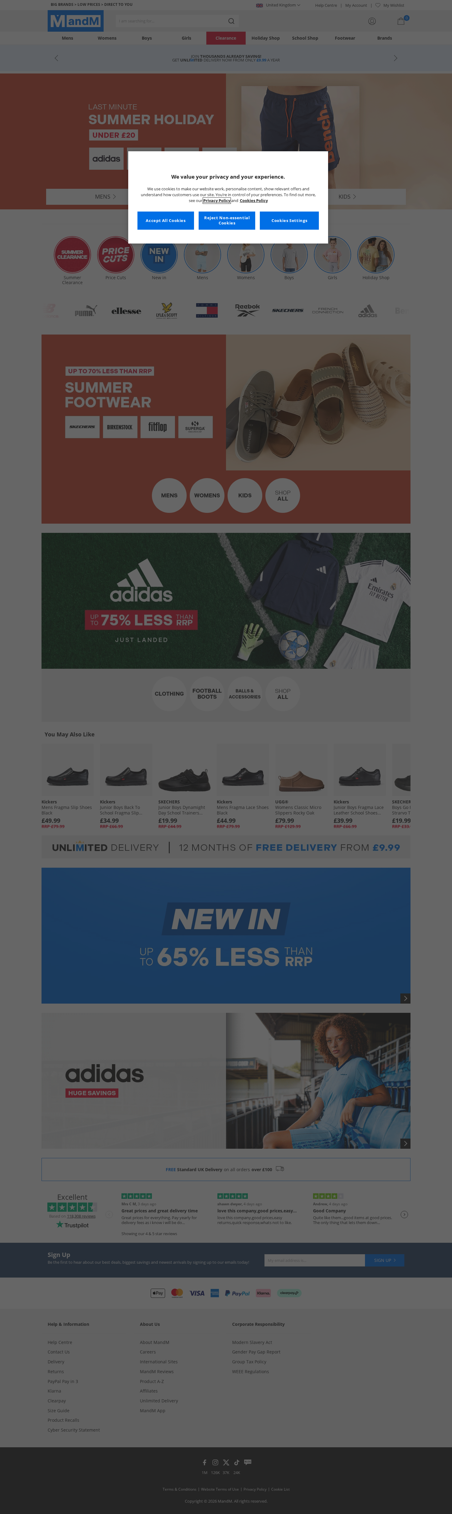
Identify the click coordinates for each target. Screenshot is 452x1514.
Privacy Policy (216, 200)
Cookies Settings (289, 220)
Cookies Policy (254, 200)
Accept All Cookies (165, 220)
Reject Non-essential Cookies (227, 220)
